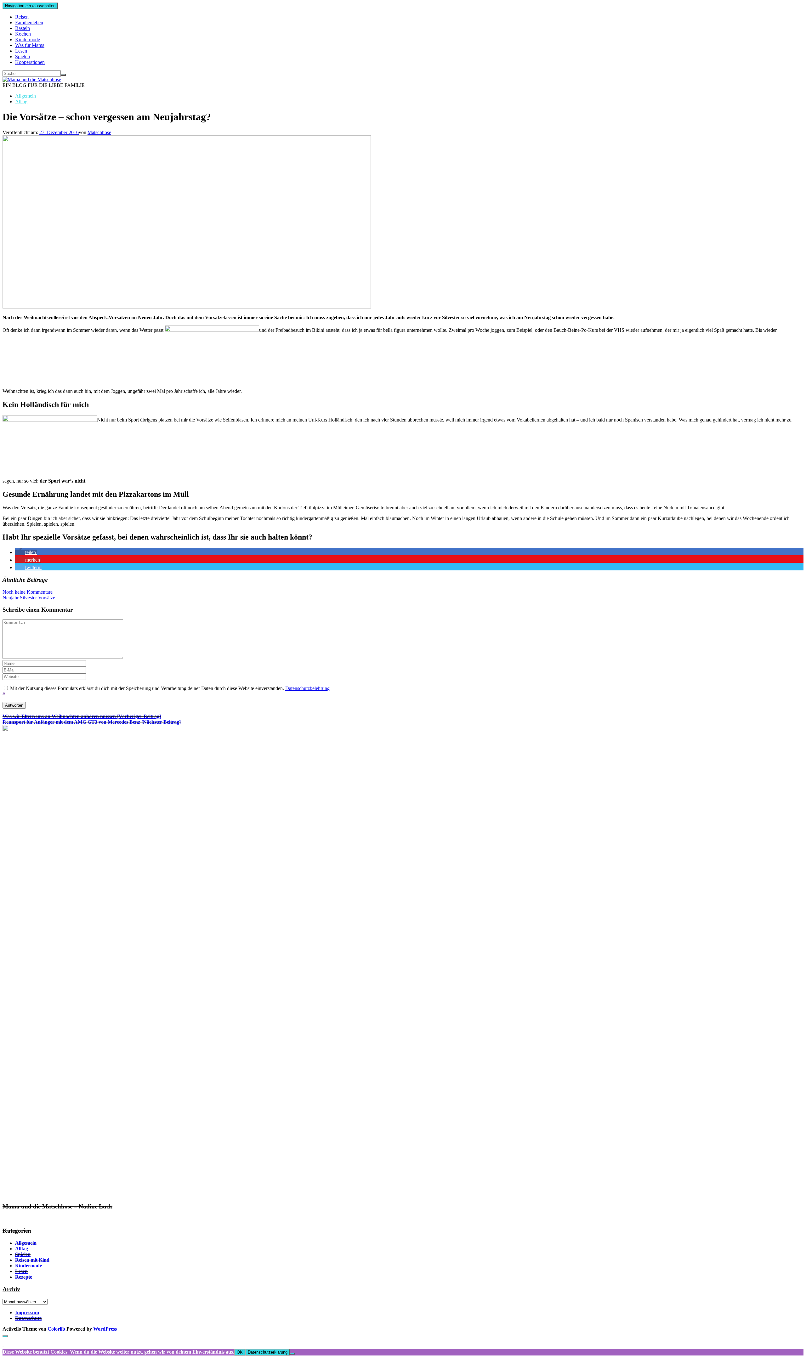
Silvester (28, 597)
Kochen (23, 34)
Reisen (22, 17)
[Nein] (292, 1354)
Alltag (21, 101)
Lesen (21, 51)
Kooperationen (30, 62)
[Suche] (63, 75)
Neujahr (11, 597)
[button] (26, 552)
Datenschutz (28, 1318)
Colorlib (56, 1329)
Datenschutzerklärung (267, 1352)
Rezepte (23, 1277)
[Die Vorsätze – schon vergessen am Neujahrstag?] (187, 306)
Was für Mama (29, 45)
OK (240, 1352)
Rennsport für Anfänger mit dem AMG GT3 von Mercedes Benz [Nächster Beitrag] (92, 722)
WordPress (105, 1329)
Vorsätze (46, 597)
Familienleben (29, 22)
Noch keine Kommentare (28, 592)
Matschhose (99, 132)
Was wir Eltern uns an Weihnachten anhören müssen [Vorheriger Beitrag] (82, 716)
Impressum (27, 1312)
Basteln (22, 28)
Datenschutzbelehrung (307, 688)
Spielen (22, 56)
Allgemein (25, 96)
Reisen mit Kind (32, 1260)
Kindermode (27, 39)
